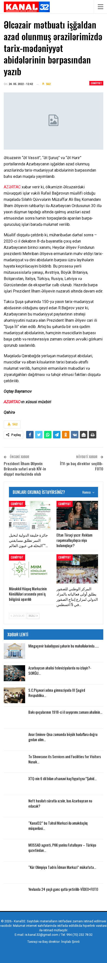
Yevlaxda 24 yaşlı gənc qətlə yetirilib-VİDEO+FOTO (63, 889)
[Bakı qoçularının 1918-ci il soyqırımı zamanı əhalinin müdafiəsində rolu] (14, 717)
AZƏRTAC (12, 187)
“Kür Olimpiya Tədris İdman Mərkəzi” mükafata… (62, 867)
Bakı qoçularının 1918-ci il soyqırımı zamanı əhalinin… (65, 712)
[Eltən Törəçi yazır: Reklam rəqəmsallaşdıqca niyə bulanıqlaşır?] (77, 515)
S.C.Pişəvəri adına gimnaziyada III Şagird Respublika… (56, 692)
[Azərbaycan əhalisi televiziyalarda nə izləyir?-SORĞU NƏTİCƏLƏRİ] (14, 673)
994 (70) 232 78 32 (79, 935)
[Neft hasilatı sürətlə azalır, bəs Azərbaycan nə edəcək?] (14, 806)
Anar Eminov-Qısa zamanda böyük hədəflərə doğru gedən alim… (63, 736)
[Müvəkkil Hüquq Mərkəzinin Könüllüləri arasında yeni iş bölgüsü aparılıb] (30, 569)
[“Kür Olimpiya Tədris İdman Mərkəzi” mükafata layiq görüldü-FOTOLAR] (14, 873)
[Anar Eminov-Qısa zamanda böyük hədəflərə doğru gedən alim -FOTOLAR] (14, 740)
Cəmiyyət (96, 83)
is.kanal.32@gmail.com (41, 935)
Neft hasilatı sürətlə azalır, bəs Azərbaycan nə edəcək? (60, 803)
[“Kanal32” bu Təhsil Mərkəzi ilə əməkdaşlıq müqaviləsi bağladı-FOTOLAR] (14, 828)
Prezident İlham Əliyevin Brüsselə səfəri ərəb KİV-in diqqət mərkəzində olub (25, 469)
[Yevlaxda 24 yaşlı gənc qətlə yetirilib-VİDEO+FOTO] (14, 895)
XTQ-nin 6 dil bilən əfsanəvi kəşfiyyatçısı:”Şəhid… (62, 778)
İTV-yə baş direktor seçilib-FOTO (81, 466)
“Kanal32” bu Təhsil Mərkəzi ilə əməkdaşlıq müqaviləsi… (58, 825)
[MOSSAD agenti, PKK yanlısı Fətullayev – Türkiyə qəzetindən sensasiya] (14, 850)
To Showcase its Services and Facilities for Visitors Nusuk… (64, 759)
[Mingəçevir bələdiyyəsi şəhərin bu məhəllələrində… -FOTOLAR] (14, 651)
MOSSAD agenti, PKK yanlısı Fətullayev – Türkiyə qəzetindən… (62, 847)
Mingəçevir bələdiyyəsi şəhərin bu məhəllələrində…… (63, 645)
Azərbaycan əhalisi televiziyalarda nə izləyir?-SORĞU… (59, 670)
